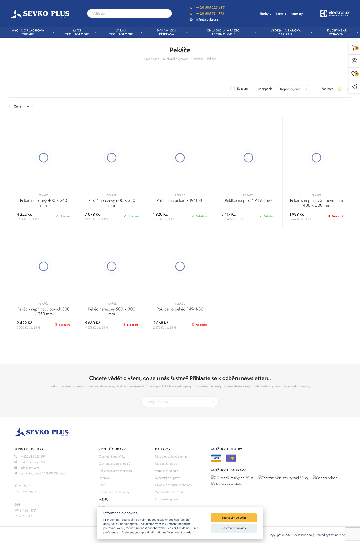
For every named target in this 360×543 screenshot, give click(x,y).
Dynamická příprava (167, 478)
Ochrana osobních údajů (114, 463)
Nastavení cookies (233, 528)
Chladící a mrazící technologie (174, 485)
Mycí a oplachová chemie (171, 456)
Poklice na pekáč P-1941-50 (179, 309)
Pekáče (211, 59)
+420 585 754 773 (210, 13)
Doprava (104, 478)
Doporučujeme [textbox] (290, 89)
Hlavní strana (150, 59)
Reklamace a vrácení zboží (115, 471)
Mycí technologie (166, 463)
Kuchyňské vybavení (176, 59)
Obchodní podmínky (112, 456)
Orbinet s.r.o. (337, 535)
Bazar (279, 13)
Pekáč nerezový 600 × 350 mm (111, 203)
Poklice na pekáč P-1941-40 (180, 200)
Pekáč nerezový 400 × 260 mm (43, 203)
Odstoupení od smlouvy (114, 492)
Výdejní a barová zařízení (170, 492)
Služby (264, 13)
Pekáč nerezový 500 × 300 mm (111, 311)
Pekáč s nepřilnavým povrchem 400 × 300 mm (316, 203)
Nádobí (198, 59)
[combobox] (293, 88)
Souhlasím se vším (233, 517)
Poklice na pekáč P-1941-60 (248, 200)
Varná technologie (166, 471)
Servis (102, 485)
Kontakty (296, 13)
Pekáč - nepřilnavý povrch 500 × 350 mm (43, 311)
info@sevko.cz (207, 19)
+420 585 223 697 (210, 7)
